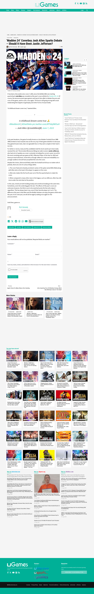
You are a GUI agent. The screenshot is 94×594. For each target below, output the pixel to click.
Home (7, 10)
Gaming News (15, 37)
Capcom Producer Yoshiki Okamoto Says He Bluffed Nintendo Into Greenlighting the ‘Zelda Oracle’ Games (63, 425)
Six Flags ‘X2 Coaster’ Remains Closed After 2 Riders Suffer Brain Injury (18, 509)
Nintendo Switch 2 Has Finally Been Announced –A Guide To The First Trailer (80, 74)
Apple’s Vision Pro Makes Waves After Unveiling (18, 287)
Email (37, 254)
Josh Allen (19, 227)
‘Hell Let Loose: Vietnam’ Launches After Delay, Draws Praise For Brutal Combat (79, 385)
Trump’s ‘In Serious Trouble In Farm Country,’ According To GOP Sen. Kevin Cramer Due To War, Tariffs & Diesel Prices (73, 485)
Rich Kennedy (13, 47)
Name (9, 254)
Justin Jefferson (27, 227)
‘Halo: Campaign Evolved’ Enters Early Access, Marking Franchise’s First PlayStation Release (79, 445)
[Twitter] (78, 3)
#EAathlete (27, 124)
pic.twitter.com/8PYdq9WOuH (46, 124)
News (12, 10)
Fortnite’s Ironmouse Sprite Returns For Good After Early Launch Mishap (30, 424)
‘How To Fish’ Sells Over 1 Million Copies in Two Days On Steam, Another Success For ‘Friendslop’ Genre (53, 315)
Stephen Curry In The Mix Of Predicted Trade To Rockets (46, 520)
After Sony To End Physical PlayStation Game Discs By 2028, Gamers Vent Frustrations (63, 464)
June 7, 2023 (48, 128)
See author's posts (25, 210)
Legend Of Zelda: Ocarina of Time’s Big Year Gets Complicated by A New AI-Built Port (79, 404)
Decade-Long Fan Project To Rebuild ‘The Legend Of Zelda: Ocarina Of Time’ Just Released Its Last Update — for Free (30, 464)
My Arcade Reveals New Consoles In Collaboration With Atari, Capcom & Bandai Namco (79, 82)
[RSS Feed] (86, 3)
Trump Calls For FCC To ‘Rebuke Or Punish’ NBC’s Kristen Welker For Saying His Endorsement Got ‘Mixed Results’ (73, 491)
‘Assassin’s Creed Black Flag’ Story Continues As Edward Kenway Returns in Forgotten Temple (63, 385)
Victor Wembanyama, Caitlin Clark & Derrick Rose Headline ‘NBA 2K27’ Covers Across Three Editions (14, 464)
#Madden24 (14, 124)
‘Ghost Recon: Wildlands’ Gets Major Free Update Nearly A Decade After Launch (13, 424)
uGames (84, 585)
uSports (58, 10)
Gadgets (29, 10)
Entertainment (36, 10)
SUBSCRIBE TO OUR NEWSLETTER (74, 572)
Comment (11, 244)
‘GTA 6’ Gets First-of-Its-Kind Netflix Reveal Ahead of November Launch (30, 385)
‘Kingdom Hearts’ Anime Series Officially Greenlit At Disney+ (46, 385)
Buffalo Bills (11, 227)
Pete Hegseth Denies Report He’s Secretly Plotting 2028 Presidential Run (73, 508)
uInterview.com (15, 472)
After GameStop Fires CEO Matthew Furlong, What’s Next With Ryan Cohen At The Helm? (49, 287)
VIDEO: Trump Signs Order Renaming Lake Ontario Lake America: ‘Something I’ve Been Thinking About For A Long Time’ (74, 514)
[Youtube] (81, 3)
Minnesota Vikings (47, 227)
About (40, 585)
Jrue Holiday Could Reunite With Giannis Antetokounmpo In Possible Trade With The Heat (46, 501)
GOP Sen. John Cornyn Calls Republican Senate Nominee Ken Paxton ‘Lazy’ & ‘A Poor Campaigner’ (73, 479)
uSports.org (42, 472)
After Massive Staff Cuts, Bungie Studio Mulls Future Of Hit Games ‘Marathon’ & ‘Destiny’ (30, 445)
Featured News (9, 37)
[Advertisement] (47, 22)
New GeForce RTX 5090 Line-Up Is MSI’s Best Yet (79, 66)
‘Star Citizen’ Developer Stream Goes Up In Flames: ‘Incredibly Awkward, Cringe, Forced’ (13, 385)
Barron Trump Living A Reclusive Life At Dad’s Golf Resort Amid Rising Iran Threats (19, 514)
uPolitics (64, 10)
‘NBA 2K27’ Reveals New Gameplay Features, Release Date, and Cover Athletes (76, 135)
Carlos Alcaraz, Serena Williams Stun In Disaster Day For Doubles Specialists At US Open (46, 516)
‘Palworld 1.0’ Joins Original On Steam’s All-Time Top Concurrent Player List (79, 463)
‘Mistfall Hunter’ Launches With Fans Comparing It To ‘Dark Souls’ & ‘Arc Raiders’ (79, 424)
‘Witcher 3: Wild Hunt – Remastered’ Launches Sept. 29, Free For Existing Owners (34, 315)
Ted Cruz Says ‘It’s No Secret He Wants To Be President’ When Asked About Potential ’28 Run (73, 496)
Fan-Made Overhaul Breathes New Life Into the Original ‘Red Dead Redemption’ (63, 404)
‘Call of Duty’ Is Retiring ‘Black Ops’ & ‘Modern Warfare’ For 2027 (46, 404)
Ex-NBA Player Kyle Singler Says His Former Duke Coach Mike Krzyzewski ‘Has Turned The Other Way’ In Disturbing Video (47, 495)
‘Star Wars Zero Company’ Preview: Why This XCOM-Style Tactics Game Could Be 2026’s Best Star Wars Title (30, 405)
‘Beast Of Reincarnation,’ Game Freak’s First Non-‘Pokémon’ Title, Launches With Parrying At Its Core (46, 425)
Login (82, 10)
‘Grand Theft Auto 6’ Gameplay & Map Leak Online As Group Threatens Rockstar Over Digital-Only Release (75, 140)
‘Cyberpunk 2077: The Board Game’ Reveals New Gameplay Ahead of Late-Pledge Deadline (46, 464)
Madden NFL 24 (37, 227)
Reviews (23, 10)
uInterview (51, 10)
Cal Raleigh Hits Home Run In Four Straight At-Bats (45, 511)
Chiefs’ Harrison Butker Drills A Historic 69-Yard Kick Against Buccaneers (45, 525)
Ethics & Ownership (64, 585)
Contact (28, 585)
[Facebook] (75, 3)
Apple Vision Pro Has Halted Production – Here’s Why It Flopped (79, 90)
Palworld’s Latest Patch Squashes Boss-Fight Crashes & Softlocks (13, 444)
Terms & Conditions (53, 585)
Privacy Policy (34, 585)
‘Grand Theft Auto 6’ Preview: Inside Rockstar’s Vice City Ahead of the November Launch (14, 315)
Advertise (45, 585)
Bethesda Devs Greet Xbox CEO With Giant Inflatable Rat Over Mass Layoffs (13, 404)
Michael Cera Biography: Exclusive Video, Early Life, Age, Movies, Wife (19, 504)
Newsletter (44, 10)
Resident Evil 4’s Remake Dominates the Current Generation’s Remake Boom (46, 444)
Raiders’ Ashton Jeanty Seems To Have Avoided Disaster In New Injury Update (47, 506)
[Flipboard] (84, 3)
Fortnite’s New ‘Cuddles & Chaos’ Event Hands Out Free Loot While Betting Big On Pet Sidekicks (63, 445)
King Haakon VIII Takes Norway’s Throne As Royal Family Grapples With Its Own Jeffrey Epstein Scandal (19, 479)
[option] (75, 65)
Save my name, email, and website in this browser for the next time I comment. (32, 265)
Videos (17, 10)
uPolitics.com (69, 472)
